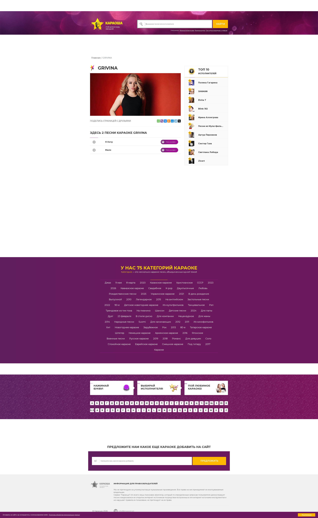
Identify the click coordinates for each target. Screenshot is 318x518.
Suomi (142, 321)
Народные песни (124, 321)
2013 (173, 327)
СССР (200, 282)
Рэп (211, 305)
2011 (187, 321)
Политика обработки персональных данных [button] (64, 515)
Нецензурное (186, 316)
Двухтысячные (185, 288)
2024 (193, 310)
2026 (113, 288)
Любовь (202, 288)
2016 (184, 333)
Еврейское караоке (146, 344)
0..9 (92, 410)
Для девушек (193, 338)
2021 (181, 294)
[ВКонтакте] (165, 121)
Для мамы (204, 316)
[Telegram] (175, 121)
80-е (182, 327)
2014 (107, 321)
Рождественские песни (122, 294)
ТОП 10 (207, 71)
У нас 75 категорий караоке (159, 268)
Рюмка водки (200, 30)
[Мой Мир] (172, 121)
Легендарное (144, 299)
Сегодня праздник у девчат (216, 30)
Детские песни (177, 310)
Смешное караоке (172, 344)
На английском (174, 299)
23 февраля (124, 316)
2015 (158, 299)
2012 (177, 321)
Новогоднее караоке (127, 327)
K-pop (169, 288)
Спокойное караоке (119, 344)
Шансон (159, 310)
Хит (108, 327)
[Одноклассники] (168, 121)
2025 (143, 294)
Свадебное (154, 288)
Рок (164, 327)
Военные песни (116, 338)
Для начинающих (160, 321)
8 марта (130, 282)
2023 (210, 282)
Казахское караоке (161, 282)
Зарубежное (150, 327)
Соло (208, 338)
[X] (179, 121)
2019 (155, 338)
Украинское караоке (163, 294)
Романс (176, 338)
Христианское (184, 282)
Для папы (206, 310)
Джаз (108, 282)
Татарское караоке (201, 327)
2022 (107, 305)
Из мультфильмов (173, 305)
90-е (117, 305)
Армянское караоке (166, 333)
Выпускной (115, 299)
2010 (128, 299)
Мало (108, 150)
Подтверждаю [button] (306, 515)
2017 (207, 344)
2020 (143, 282)
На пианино (144, 310)
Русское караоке (139, 338)
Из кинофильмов (203, 321)
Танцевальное (196, 305)
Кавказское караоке (132, 288)
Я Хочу (109, 142)
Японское (197, 333)
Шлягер (119, 333)
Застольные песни (198, 299)
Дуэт (110, 316)
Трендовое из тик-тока (119, 310)
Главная (96, 57)
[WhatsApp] (158, 121)
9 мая (118, 282)
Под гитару (194, 344)
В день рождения (198, 294)
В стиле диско (144, 316)
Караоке (159, 349)
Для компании (165, 316)
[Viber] (161, 121)
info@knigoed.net (126, 511)
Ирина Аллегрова (187, 30)
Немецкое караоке (140, 333)
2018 (165, 338)
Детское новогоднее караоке (141, 305)
